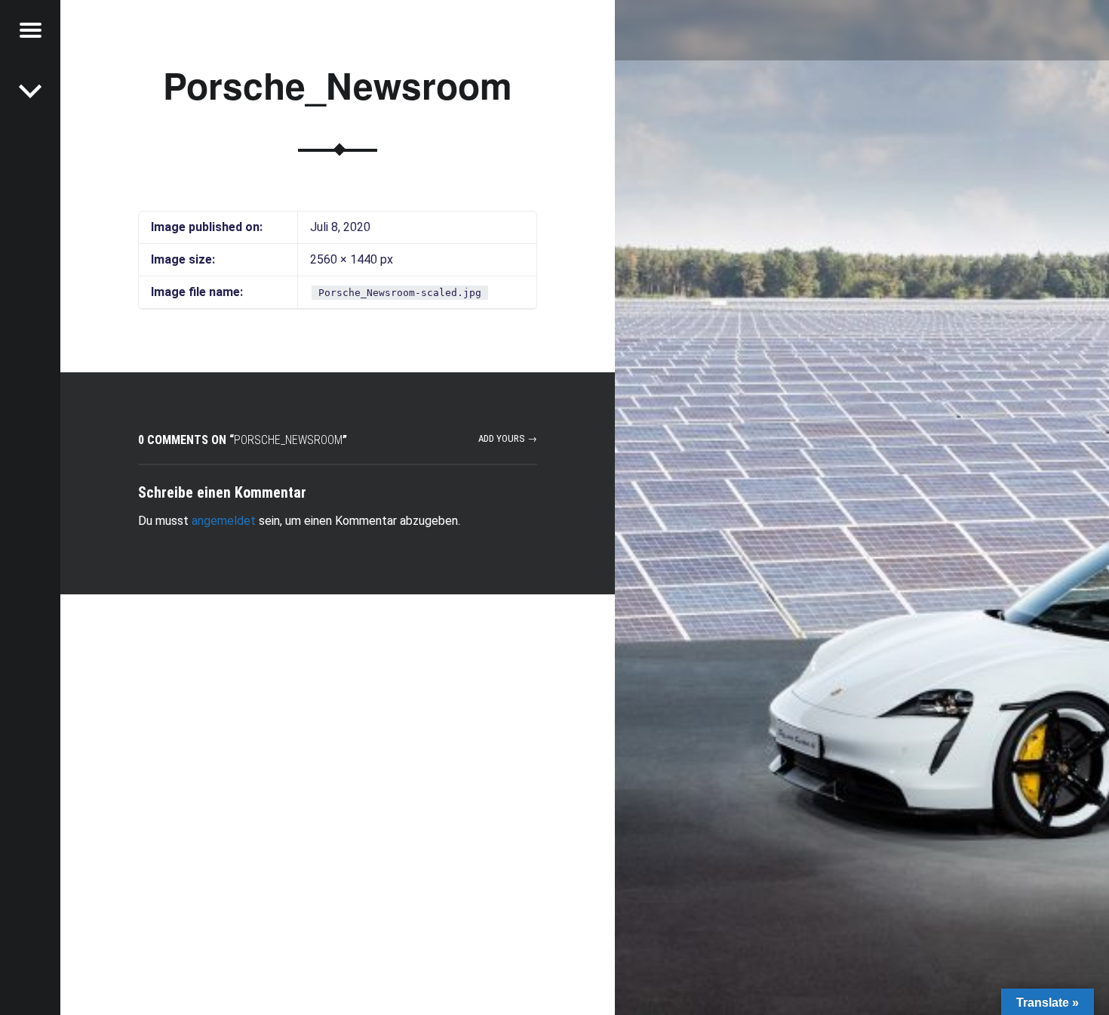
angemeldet (224, 521)
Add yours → (507, 438)
